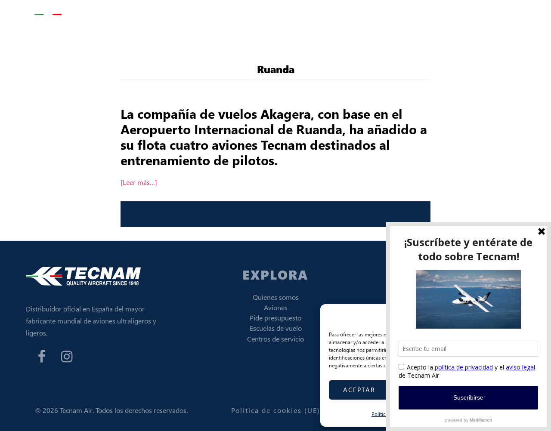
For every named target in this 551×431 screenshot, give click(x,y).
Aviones (276, 307)
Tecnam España (77, 14)
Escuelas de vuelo (276, 327)
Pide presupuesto (275, 317)
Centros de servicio (275, 338)
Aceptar (359, 389)
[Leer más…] (139, 182)
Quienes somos (276, 297)
